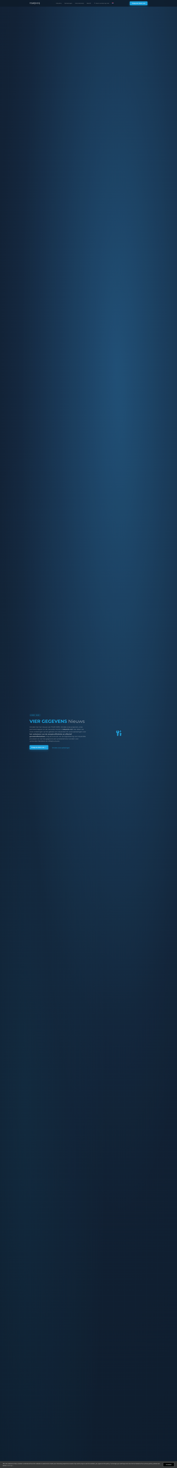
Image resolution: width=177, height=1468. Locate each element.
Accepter (168, 1464)
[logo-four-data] (35, 3)
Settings (10, 1465)
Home (33, 715)
